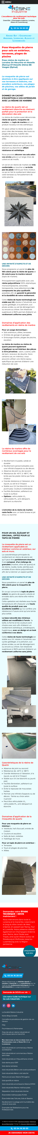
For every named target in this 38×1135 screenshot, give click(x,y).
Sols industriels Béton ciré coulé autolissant (19, 1070)
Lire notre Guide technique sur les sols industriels (17, 998)
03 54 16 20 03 (21, 28)
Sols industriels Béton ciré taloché (15, 1073)
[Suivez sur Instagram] (9, 1006)
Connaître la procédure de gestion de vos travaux (18, 1020)
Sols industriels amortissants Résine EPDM (18, 1084)
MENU (8, 2)
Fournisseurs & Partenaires (12, 1028)
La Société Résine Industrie (12, 1012)
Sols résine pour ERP (10, 1063)
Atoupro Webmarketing (28, 1124)
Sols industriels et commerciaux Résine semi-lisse (17, 1054)
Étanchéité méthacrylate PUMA (14, 1095)
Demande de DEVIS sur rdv (15, 992)
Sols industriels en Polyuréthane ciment (17, 1059)
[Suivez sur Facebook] (4, 1006)
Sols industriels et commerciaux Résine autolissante (17, 1049)
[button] (3, 2)
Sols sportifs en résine (10, 1080)
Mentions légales (23, 1121)
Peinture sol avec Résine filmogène (16, 1077)
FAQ (3, 1025)
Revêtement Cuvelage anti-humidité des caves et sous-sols (18, 1103)
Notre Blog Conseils (9, 1016)
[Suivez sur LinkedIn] (13, 1006)
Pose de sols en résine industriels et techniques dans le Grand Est (16, 1033)
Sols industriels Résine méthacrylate (16, 1088)
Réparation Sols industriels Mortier (15, 1091)
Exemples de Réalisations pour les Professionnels (15, 1109)
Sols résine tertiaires (10, 1066)
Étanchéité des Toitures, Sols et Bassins (17, 1098)
